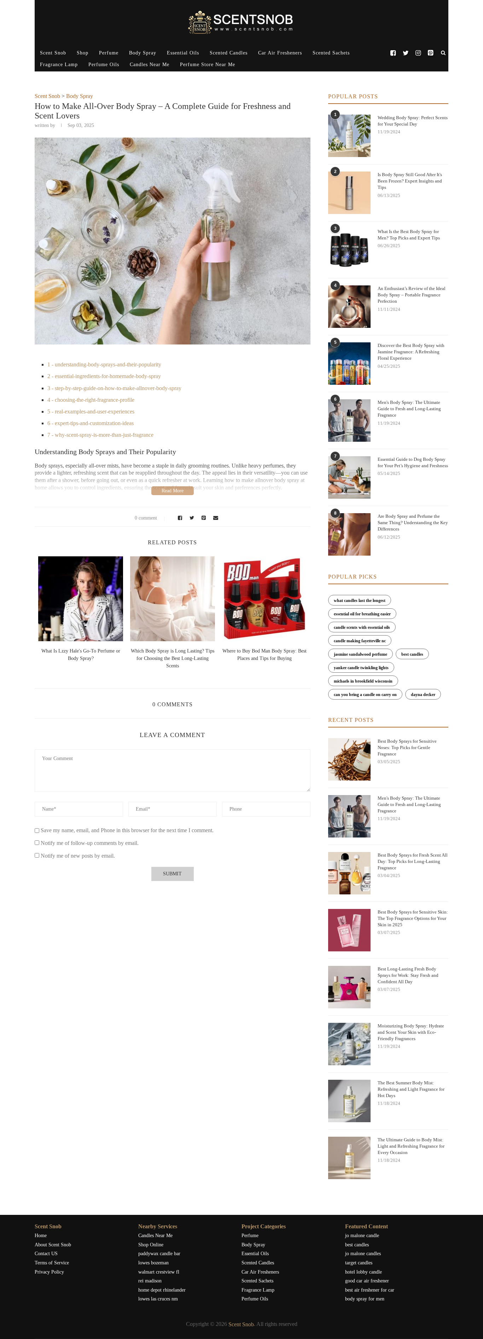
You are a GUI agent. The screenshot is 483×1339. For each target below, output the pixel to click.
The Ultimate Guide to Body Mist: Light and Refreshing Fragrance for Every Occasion (411, 1146)
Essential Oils (183, 53)
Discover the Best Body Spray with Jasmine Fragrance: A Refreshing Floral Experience (411, 352)
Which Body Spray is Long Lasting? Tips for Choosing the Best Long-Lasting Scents (172, 658)
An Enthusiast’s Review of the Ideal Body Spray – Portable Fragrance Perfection (412, 295)
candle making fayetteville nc (360, 640)
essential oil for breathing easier (362, 613)
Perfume (108, 53)
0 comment (146, 518)
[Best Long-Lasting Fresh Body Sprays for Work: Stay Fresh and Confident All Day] (349, 987)
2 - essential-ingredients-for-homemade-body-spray (104, 376)
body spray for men (364, 1299)
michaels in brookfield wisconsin (363, 681)
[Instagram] (418, 53)
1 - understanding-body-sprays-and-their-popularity (104, 364)
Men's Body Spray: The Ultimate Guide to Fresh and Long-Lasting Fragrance (409, 409)
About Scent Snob (53, 1244)
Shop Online (150, 1244)
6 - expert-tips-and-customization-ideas (90, 423)
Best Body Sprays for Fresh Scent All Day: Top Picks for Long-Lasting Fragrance (413, 861)
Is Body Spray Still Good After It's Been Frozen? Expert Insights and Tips (410, 181)
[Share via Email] (214, 518)
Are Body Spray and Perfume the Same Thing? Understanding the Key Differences (413, 523)
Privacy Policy (49, 1272)
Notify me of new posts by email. (78, 856)
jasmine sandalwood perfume (360, 654)
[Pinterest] (430, 53)
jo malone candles (363, 1253)
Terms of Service (52, 1262)
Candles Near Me (149, 64)
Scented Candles (229, 53)
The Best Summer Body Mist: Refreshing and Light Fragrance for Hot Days (411, 1089)
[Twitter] (405, 53)
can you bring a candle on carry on (365, 694)
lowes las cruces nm (158, 1299)
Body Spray (142, 53)
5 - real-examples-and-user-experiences (90, 411)
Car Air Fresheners (280, 53)
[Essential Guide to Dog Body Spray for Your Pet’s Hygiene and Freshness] (349, 477)
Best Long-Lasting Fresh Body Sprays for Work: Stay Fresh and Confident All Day (408, 975)
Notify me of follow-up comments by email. (90, 843)
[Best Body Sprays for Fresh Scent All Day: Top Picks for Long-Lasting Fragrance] (349, 873)
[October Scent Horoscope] (80, 598)
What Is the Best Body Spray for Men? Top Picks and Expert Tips (409, 234)
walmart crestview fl (158, 1272)
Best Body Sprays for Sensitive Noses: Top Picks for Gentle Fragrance (407, 747)
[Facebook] (393, 53)
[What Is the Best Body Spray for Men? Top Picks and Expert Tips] (349, 249)
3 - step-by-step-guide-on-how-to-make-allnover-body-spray (114, 388)
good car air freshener (367, 1280)
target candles (358, 1262)
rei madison (150, 1280)
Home (41, 1235)
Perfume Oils (103, 64)
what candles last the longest (359, 600)
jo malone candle (362, 1235)
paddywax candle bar (159, 1253)
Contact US (46, 1253)
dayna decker (423, 694)
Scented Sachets (331, 53)
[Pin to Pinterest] (203, 518)
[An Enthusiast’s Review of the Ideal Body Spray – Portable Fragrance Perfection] (349, 306)
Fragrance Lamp (59, 64)
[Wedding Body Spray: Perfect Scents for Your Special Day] (349, 136)
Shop (82, 53)
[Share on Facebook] (179, 518)
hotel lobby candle (363, 1272)
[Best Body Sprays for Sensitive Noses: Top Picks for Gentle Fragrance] (349, 759)
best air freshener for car (369, 1290)
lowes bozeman (153, 1262)
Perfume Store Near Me (207, 64)
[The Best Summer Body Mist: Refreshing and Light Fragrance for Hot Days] (349, 1101)
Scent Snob (53, 53)
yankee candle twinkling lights (361, 667)
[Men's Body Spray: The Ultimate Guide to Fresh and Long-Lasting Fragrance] (349, 420)
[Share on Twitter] (191, 518)
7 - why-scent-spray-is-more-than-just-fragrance (100, 435)
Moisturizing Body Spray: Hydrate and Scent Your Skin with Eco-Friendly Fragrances (411, 1032)
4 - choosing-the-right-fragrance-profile (90, 400)
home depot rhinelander (162, 1290)
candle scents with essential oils (362, 627)
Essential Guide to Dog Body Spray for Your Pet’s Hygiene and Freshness (413, 462)
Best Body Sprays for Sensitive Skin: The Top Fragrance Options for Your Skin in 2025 (413, 918)
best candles (412, 654)
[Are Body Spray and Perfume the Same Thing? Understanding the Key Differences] (349, 534)
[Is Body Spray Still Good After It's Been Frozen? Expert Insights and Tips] (349, 193)
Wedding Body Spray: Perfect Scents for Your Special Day (413, 121)
